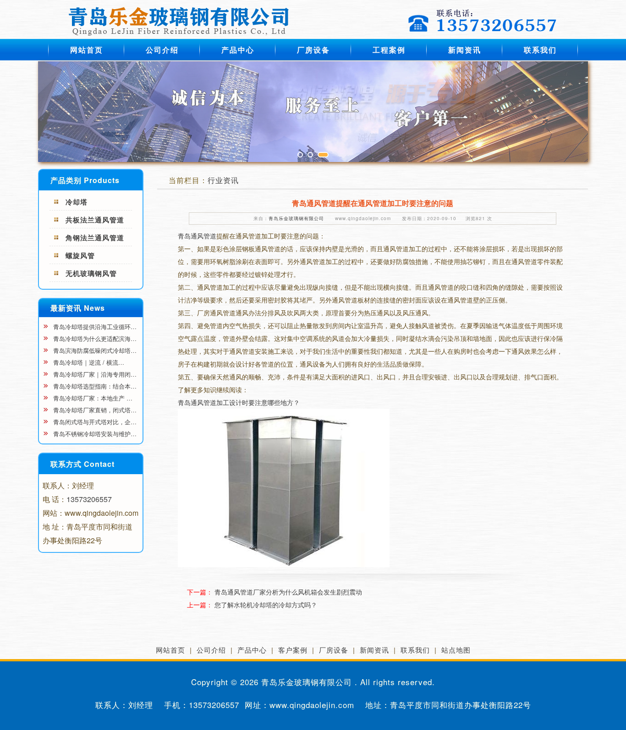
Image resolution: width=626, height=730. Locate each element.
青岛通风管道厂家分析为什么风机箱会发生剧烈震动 (288, 591)
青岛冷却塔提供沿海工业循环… (94, 326)
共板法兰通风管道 (95, 220)
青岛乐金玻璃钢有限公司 (296, 218)
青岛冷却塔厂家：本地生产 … (91, 398)
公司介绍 (162, 49)
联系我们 (540, 49)
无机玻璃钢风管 (91, 273)
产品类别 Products (85, 180)
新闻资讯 (464, 49)
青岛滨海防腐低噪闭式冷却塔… (94, 350)
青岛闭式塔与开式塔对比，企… (94, 421)
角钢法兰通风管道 (95, 238)
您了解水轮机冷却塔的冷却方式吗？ (265, 604)
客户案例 (293, 649)
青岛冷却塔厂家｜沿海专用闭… (94, 374)
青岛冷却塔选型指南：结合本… (94, 386)
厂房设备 (313, 49)
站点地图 (456, 649)
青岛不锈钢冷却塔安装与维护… (94, 433)
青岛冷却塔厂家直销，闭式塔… (94, 410)
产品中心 (237, 49)
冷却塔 (77, 202)
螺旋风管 (80, 255)
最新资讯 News (77, 308)
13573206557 (89, 499)
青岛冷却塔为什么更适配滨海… (94, 338)
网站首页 (86, 49)
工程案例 (389, 49)
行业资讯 (223, 180)
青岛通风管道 (197, 235)
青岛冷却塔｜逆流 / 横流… (87, 362)
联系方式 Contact (82, 464)
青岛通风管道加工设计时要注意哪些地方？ (239, 402)
